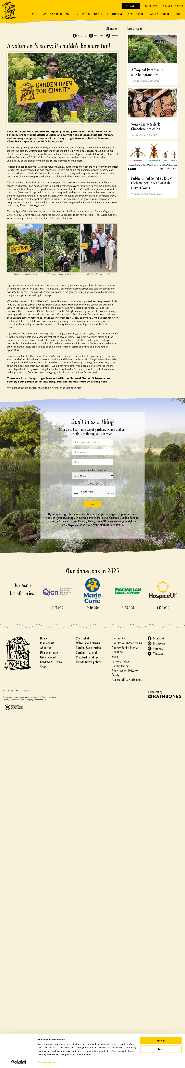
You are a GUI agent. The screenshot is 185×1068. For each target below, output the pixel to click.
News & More (136, 14)
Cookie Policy (120, 666)
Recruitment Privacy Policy (125, 673)
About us (45, 648)
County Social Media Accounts (125, 650)
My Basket (166, 6)
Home (35, 14)
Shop (179, 14)
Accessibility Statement (127, 679)
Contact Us (118, 638)
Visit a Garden (52, 14)
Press (115, 656)
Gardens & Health (160, 14)
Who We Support (92, 14)
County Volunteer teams (127, 643)
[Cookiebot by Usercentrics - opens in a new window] (18, 1062)
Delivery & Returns (88, 643)
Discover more (49, 652)
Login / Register (151, 6)
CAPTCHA (92, 483)
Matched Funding (87, 657)
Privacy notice (121, 661)
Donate (131, 6)
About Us (71, 14)
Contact (179, 6)
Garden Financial (86, 652)
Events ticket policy (88, 662)
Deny (160, 1049)
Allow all (161, 1040)
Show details (44, 1062)
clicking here (99, 381)
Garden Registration (88, 648)
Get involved (115, 14)
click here (76, 387)
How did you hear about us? (92, 470)
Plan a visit (47, 643)
